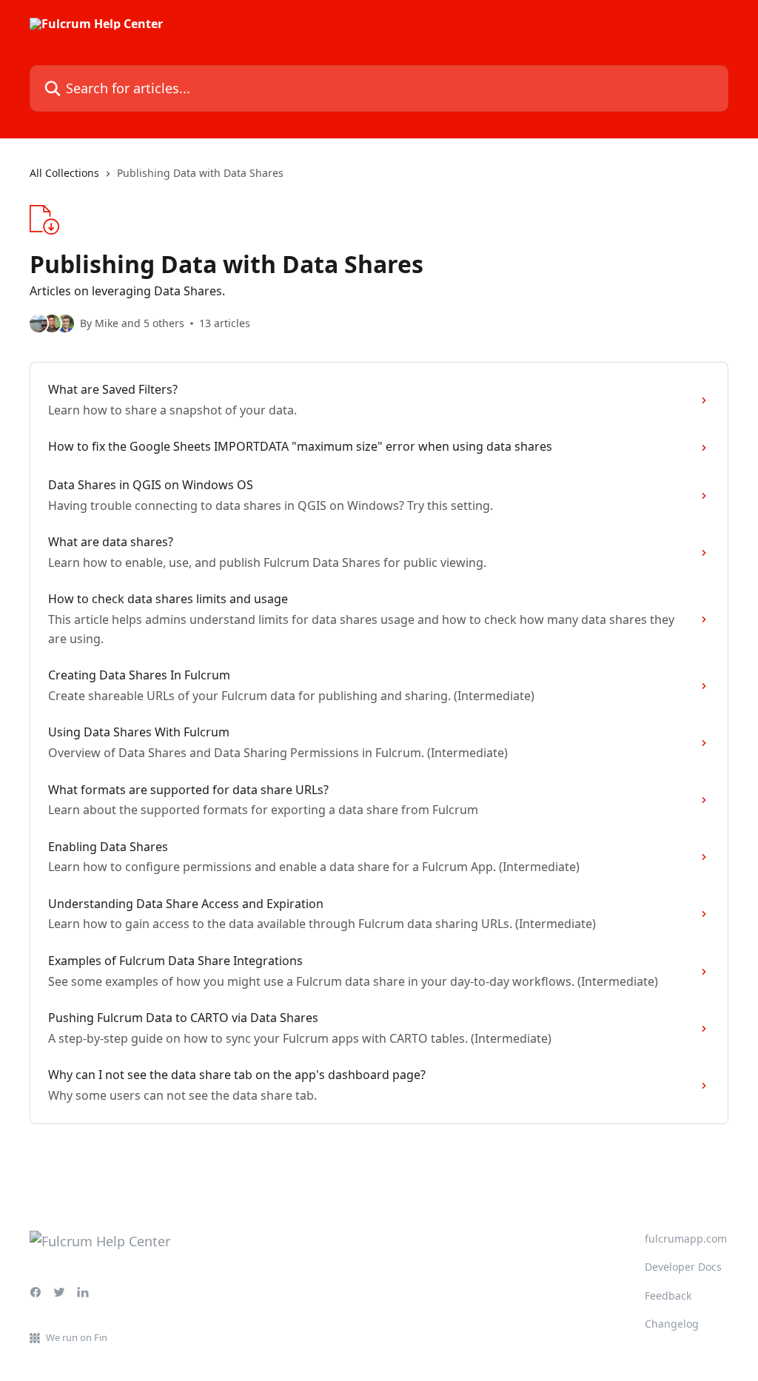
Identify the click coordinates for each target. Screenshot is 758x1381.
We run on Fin (76, 1337)
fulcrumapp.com (686, 1239)
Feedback (668, 1295)
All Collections (64, 173)
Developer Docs (683, 1267)
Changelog (672, 1324)
